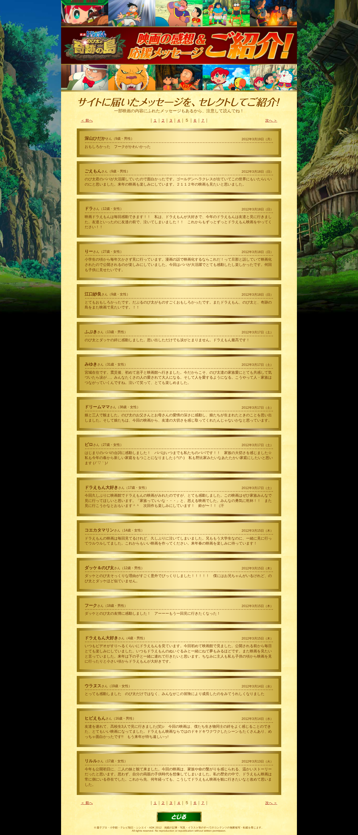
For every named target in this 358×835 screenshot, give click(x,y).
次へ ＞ (271, 120)
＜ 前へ (87, 120)
